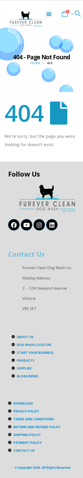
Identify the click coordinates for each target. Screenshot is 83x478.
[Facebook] (14, 225)
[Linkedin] (52, 225)
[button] (49, 14)
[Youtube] (26, 225)
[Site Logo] (26, 19)
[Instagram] (39, 225)
